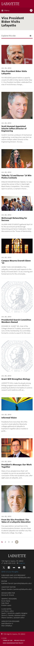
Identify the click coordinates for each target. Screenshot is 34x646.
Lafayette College (17, 556)
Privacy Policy (19, 640)
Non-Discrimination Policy (13, 643)
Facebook (8, 567)
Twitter (3, 567)
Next (16, 542)
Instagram (24, 567)
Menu (6, 10)
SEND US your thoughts (9, 572)
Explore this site (8, 36)
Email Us (22, 563)
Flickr (14, 567)
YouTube (19, 567)
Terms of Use (7, 640)
